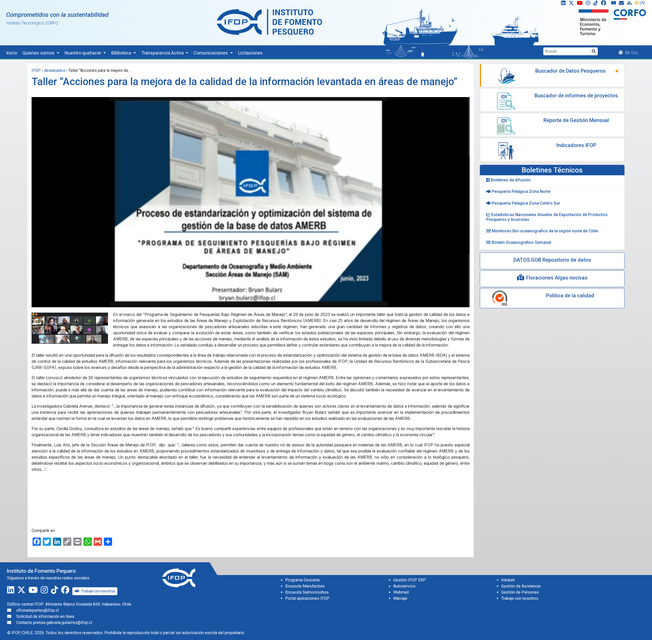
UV (642, 3)
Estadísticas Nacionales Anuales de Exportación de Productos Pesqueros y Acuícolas (547, 217)
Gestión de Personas (520, 592)
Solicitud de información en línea (45, 616)
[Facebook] (605, 4)
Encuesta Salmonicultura (307, 592)
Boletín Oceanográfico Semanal (521, 242)
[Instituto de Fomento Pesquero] (269, 21)
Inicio (11, 53)
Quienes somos (39, 53)
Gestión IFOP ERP (409, 580)
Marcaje (400, 598)
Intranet (508, 580)
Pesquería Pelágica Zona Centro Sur (525, 203)
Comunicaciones (211, 53)
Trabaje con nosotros (98, 591)
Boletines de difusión (510, 180)
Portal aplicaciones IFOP (307, 598)
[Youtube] (581, 4)
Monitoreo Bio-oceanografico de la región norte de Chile (544, 231)
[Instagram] (589, 4)
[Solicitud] (622, 4)
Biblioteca (121, 53)
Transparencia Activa (163, 53)
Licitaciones (250, 53)
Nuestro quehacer (83, 53)
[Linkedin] (562, 4)
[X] (572, 4)
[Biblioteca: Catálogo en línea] (614, 4)
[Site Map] (630, 4)
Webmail (401, 592)
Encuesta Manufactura (304, 586)
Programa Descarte (302, 580)
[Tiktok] (596, 4)
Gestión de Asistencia (520, 586)
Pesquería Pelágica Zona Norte (520, 191)
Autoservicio (404, 586)
